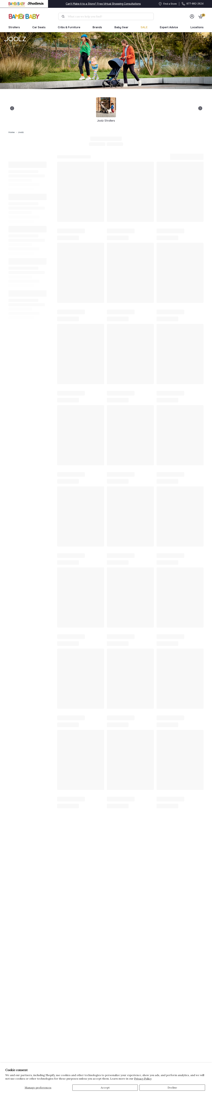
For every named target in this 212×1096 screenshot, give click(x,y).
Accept (105, 1087)
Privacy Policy (143, 1078)
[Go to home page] (24, 16)
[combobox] (107, 16)
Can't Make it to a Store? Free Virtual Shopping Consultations (103, 3)
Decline (172, 1087)
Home (11, 132)
